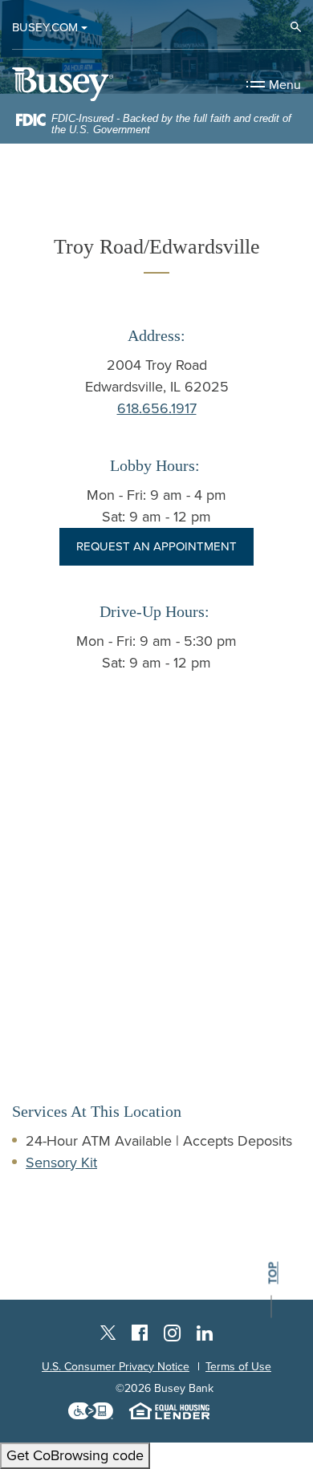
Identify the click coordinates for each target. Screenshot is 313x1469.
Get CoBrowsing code (75, 1455)
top (273, 1272)
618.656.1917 (157, 408)
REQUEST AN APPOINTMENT (156, 546)
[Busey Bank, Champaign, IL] (62, 84)
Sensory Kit (61, 1162)
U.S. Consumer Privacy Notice (115, 1367)
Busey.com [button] (45, 27)
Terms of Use (238, 1367)
